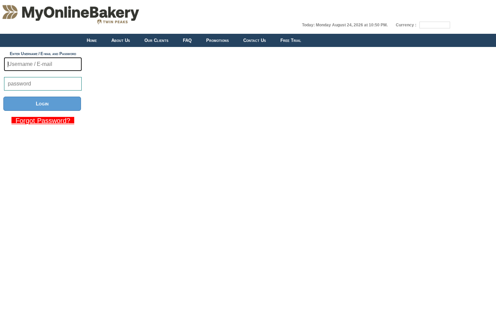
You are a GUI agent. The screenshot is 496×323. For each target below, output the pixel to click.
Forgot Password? (42, 120)
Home (92, 40)
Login (42, 103)
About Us (120, 40)
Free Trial (290, 40)
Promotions (217, 40)
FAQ (187, 40)
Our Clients (156, 40)
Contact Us (254, 40)
